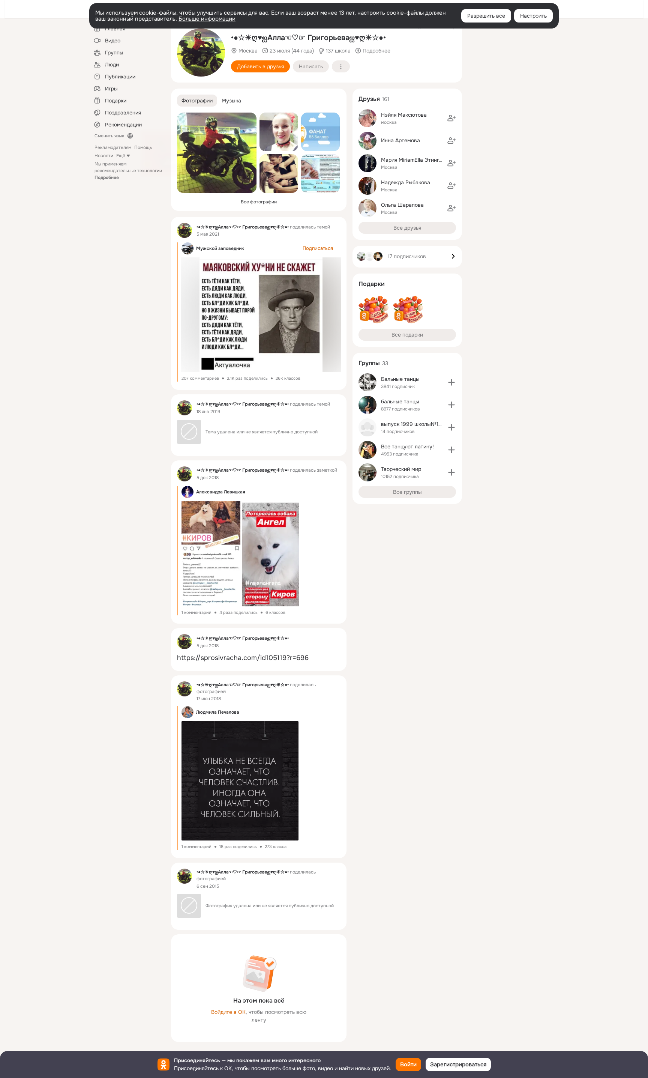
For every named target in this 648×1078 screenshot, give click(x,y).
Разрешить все (486, 15)
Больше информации (207, 19)
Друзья (369, 99)
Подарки (371, 284)
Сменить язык (109, 136)
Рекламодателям (112, 147)
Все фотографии (259, 202)
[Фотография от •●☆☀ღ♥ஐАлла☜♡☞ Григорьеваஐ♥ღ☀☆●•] (201, 53)
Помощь (143, 147)
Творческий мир (401, 469)
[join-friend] (451, 118)
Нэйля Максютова (404, 114)
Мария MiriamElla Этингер (413, 159)
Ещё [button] (120, 156)
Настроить (533, 15)
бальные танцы (400, 401)
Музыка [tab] (231, 100)
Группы (369, 363)
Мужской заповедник (220, 248)
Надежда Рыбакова (405, 182)
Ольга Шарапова (402, 204)
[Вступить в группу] (451, 382)
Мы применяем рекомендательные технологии (128, 170)
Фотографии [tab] (197, 100)
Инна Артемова (400, 140)
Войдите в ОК (228, 1012)
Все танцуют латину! (407, 446)
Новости (103, 156)
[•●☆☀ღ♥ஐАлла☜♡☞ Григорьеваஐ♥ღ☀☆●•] (184, 230)
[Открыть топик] (259, 658)
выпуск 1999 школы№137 (412, 424)
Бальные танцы (400, 379)
